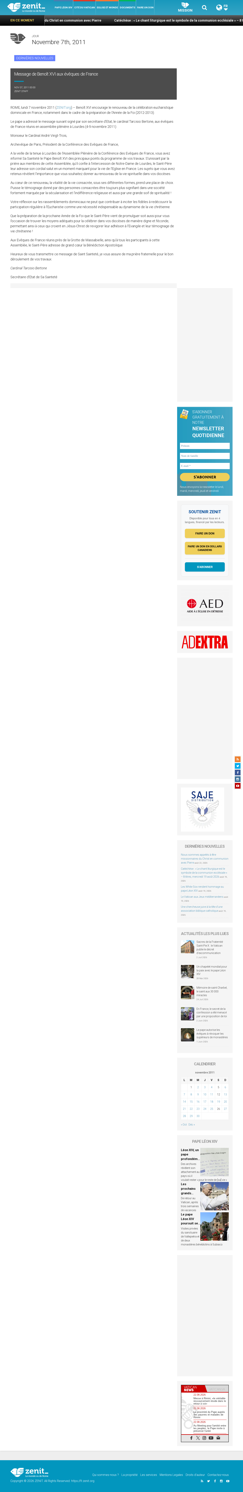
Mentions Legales (171, 1475)
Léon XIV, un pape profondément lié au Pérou (190, 1159)
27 (225, 1108)
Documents (127, 7)
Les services (148, 1475)
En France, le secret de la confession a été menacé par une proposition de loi (211, 1012)
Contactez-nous (218, 1475)
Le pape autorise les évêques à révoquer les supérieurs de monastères (212, 1033)
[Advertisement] (205, 345)
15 (191, 1101)
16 (198, 1101)
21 (184, 1108)
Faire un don (145, 7)
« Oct (184, 1124)
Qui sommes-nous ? (105, 1475)
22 (191, 1108)
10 (204, 1094)
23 (198, 1108)
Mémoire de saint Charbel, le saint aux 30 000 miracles (211, 991)
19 (218, 1101)
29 (191, 1116)
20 (225, 1101)
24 (204, 1108)
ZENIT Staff (21, 91)
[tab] (193, 1388)
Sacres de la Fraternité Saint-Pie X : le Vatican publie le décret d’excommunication (209, 947)
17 (204, 1101)
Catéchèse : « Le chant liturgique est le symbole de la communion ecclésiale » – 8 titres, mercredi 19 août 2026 (204, 872)
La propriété (130, 1475)
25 (211, 1108)
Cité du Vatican (84, 7)
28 (184, 1116)
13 (225, 1094)
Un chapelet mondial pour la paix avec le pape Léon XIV (211, 970)
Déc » (192, 1124)
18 (211, 1101)
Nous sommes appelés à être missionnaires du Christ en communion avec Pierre (204, 858)
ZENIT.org (63, 107)
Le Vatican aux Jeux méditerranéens (202, 896)
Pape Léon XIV (63, 7)
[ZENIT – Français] (30, 8)
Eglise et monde (107, 7)
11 (211, 1094)
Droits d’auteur (195, 1475)
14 (184, 1101)
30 (198, 1116)
